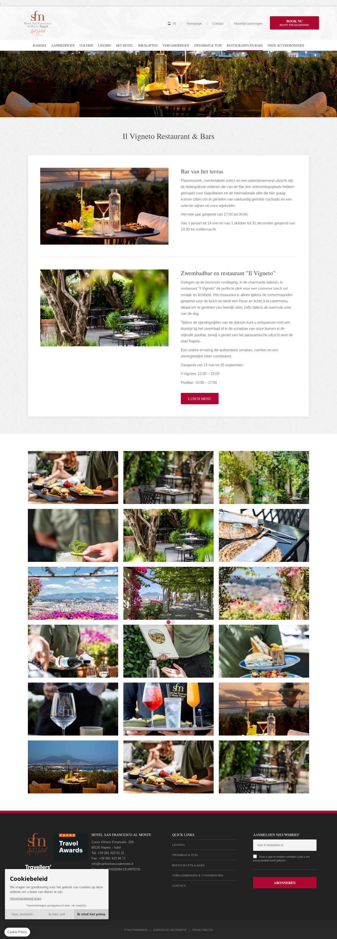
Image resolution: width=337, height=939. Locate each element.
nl (174, 23)
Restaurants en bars (245, 45)
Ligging (104, 45)
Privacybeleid (202, 929)
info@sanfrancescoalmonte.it (112, 864)
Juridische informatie (170, 929)
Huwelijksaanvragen (248, 23)
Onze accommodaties (286, 45)
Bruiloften (148, 45)
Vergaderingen (176, 45)
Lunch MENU (199, 398)
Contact (218, 23)
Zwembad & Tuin (208, 45)
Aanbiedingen (63, 45)
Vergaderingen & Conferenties (197, 875)
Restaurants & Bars (188, 865)
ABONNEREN (285, 882)
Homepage (194, 23)
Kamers (39, 45)
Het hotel (124, 45)
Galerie (86, 45)
